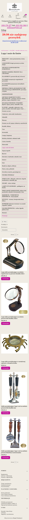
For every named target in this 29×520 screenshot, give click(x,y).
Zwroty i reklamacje (6, 476)
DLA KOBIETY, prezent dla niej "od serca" (13, 76)
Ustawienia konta (5, 485)
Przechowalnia (5, 486)
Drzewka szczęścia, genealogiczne (11, 172)
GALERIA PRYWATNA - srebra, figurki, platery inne (13, 209)
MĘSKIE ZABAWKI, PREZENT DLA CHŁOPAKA (12, 72)
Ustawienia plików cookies (8, 503)
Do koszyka (5, 278)
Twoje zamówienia (6, 483)
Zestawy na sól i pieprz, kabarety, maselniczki (14, 123)
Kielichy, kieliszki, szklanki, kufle (11, 138)
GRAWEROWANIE (7, 94)
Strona (12, 234)
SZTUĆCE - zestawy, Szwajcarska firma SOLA (13, 200)
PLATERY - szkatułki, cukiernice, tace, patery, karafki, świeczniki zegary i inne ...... (19, 50)
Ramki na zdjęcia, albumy (9, 166)
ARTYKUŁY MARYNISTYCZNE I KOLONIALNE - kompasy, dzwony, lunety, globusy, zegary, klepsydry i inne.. (14, 99)
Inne (3, 163)
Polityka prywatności (7, 502)
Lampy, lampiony (7, 135)
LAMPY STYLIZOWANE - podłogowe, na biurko (13, 187)
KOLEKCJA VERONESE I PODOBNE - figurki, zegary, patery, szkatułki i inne (12, 103)
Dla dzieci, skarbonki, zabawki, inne (12, 156)
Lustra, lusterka (6, 141)
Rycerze (4, 153)
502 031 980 (21, 25)
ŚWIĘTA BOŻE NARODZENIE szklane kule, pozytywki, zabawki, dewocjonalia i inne (14, 191)
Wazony (4, 120)
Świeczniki (5, 144)
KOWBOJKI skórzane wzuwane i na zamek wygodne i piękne (13, 204)
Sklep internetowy (12, 518)
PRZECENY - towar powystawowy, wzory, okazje (13, 59)
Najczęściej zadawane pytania (9, 505)
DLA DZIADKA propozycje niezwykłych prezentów (13, 84)
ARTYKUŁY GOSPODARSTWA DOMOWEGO (10, 68)
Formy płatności (5, 493)
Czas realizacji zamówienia (8, 495)
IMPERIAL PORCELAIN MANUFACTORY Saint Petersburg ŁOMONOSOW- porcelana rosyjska (14, 90)
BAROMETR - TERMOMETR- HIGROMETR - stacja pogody (10, 195)
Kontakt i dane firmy (6, 511)
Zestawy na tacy (6, 111)
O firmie (3, 512)
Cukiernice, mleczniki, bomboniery (11, 114)
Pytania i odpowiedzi (6, 477)
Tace (3, 129)
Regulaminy (4, 474)
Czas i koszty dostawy (7, 494)
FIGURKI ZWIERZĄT (8, 175)
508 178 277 (6, 25)
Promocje (4, 215)
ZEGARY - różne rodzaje (8, 183)
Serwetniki (5, 132)
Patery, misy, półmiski (8, 169)
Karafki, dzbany (6, 126)
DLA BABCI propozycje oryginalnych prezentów (12, 80)
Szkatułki (4, 117)
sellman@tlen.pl (14, 27)
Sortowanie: (4, 227)
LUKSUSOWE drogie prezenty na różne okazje (13, 64)
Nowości (4, 212)
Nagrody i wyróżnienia (7, 514)
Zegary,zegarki (6, 150)
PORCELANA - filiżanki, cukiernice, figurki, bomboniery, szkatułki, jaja (14, 179)
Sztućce (4, 159)
